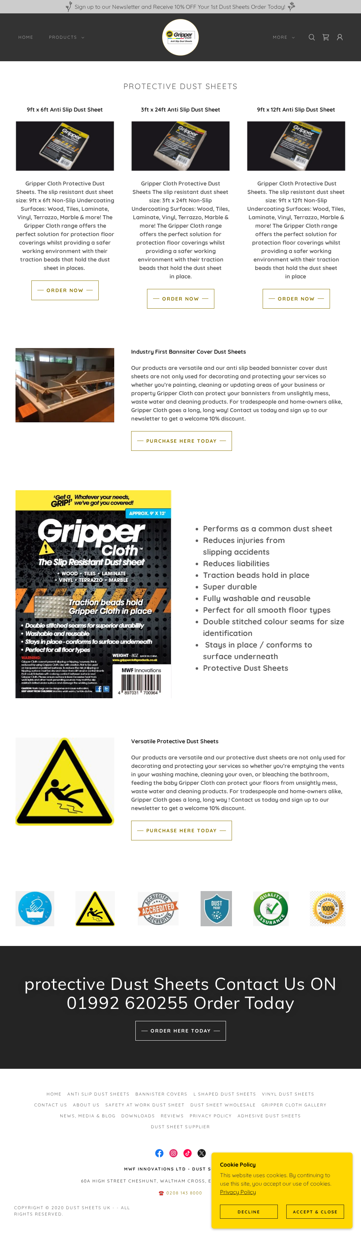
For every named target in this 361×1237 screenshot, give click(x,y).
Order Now (65, 290)
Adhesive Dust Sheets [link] (269, 1115)
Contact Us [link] (50, 1104)
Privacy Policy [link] (211, 1115)
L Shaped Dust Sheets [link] (225, 1094)
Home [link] (25, 37)
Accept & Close (315, 1211)
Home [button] (54, 1094)
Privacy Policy (238, 1191)
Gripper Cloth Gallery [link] (294, 1104)
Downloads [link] (138, 1115)
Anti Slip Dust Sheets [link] (98, 1094)
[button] (65, 37)
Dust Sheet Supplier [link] (180, 1126)
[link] (180, 36)
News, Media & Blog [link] (88, 1115)
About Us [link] (86, 1104)
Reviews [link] (172, 1115)
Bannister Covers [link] (161, 1094)
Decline (249, 1211)
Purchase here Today (181, 441)
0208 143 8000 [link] (184, 1192)
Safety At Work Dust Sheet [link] (145, 1104)
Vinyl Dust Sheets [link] (288, 1094)
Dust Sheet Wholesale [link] (223, 1104)
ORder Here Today (181, 1031)
